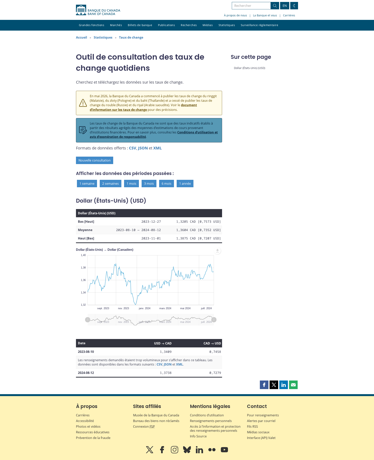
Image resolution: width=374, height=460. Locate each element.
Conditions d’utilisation (207, 415)
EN (285, 6)
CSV (132, 148)
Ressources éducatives (92, 432)
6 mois (166, 183)
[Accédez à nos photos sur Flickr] (212, 452)
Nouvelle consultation (95, 160)
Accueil (81, 37)
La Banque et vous (265, 15)
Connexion (144, 426)
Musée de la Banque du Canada (156, 415)
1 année (185, 183)
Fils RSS (252, 426)
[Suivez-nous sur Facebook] (162, 452)
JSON (143, 148)
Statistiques (227, 25)
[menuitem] (217, 250)
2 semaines (110, 183)
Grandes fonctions (91, 25)
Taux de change (131, 37)
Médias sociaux (258, 432)
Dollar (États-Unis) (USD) (249, 68)
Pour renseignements (263, 415)
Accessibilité (85, 421)
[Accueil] (98, 10)
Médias (208, 25)
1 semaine (86, 183)
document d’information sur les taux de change (143, 107)
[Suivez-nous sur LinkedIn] (200, 452)
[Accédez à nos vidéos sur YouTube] (224, 452)
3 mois (149, 183)
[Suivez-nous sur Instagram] (175, 452)
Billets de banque (140, 25)
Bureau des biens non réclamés (156, 421)
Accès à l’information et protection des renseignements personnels (215, 428)
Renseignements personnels (211, 421)
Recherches (189, 25)
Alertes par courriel (261, 421)
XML (157, 148)
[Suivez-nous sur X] (150, 452)
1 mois (131, 183)
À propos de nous (235, 15)
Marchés (116, 25)
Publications (166, 25)
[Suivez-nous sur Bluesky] (187, 452)
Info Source (198, 436)
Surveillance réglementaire (259, 25)
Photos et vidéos (88, 426)
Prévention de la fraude (93, 438)
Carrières (289, 15)
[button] (264, 385)
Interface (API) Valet (261, 438)
